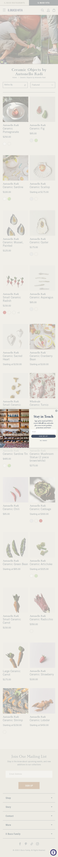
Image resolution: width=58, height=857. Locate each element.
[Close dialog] (56, 411)
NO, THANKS (43, 440)
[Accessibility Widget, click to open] (53, 852)
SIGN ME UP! (43, 436)
